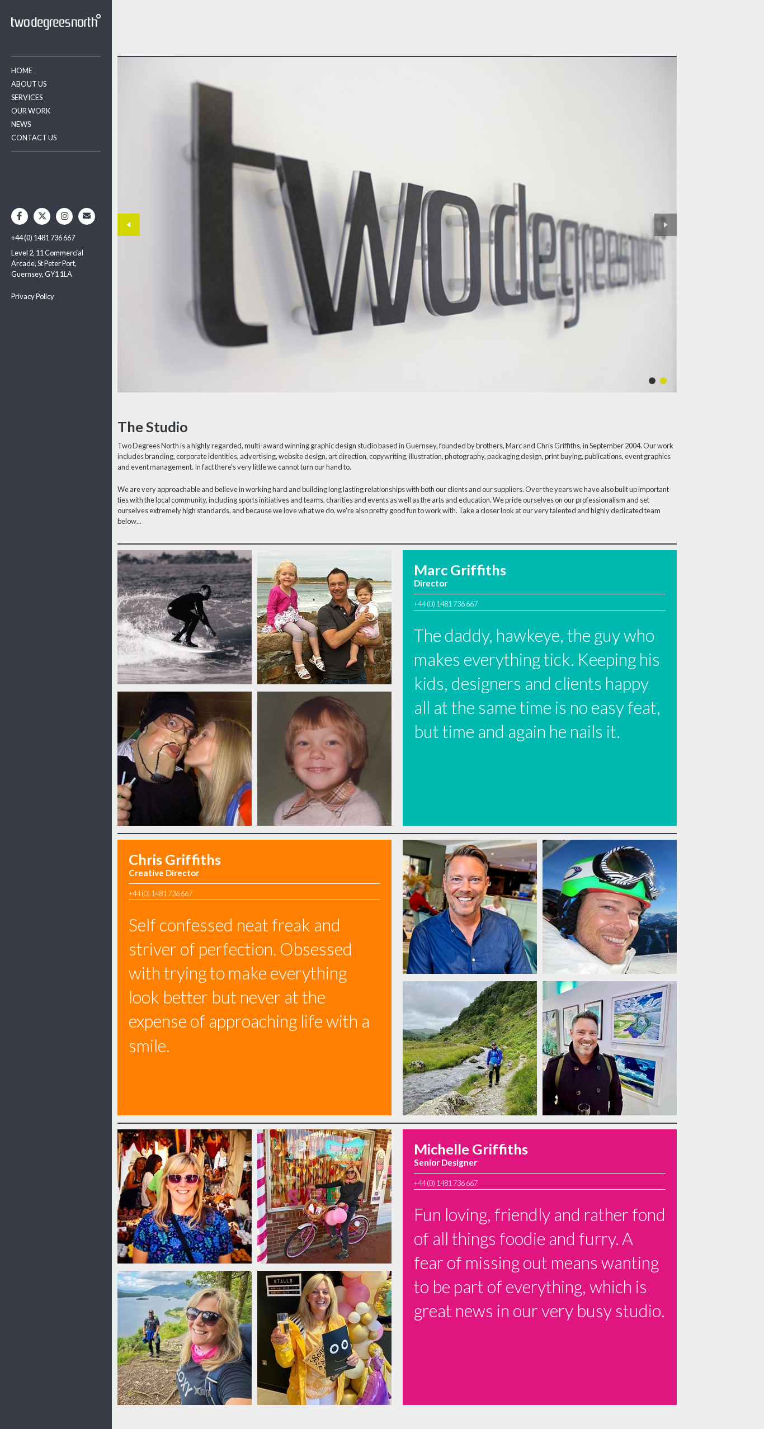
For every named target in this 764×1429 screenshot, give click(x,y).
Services (27, 97)
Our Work (30, 110)
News (21, 124)
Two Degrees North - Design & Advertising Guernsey (56, 22)
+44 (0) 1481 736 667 (43, 237)
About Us (28, 83)
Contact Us (33, 137)
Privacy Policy (32, 296)
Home (21, 70)
